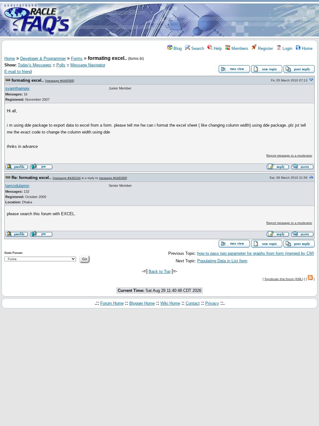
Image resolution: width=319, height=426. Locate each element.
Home (306, 48)
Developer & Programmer (43, 58)
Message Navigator (87, 65)
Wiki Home (170, 303)
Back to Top (159, 271)
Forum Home (112, 303)
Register (265, 48)
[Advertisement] (196, 20)
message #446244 (67, 178)
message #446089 (59, 80)
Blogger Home (142, 303)
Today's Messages (34, 65)
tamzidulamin (17, 185)
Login (286, 48)
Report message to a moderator (289, 155)
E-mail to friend (18, 71)
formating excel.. (28, 80)
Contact (193, 303)
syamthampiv (17, 88)
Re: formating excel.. (31, 177)
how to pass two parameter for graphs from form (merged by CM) (255, 253)
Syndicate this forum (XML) (283, 279)
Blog (177, 48)
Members (239, 48)
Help (217, 48)
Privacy (212, 303)
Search (197, 48)
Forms (77, 58)
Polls (60, 65)
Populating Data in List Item (222, 261)
